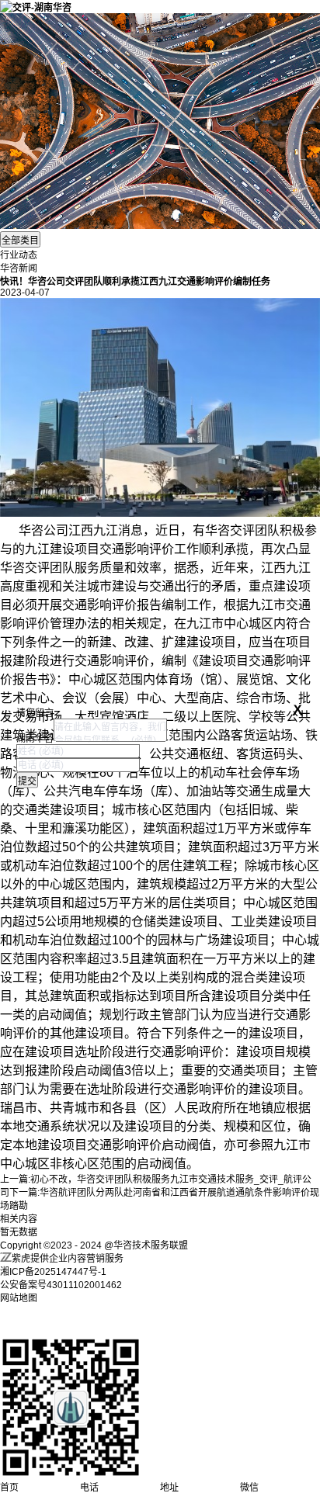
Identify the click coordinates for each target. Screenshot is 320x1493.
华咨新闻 (18, 268)
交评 (242, 530)
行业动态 (18, 255)
